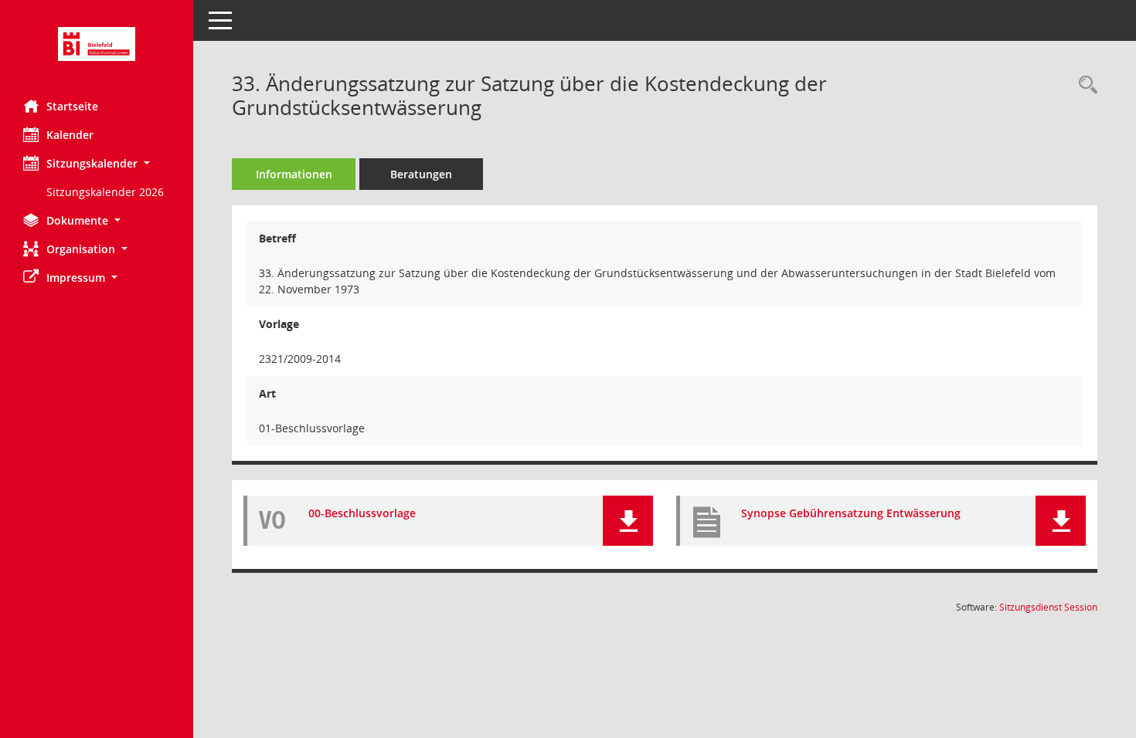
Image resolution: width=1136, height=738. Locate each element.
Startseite (72, 106)
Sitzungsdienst (1048, 607)
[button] (96, 163)
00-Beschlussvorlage (362, 513)
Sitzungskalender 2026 (105, 191)
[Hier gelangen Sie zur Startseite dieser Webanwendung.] (96, 44)
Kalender (70, 134)
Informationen (294, 174)
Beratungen (421, 174)
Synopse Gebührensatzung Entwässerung (851, 513)
